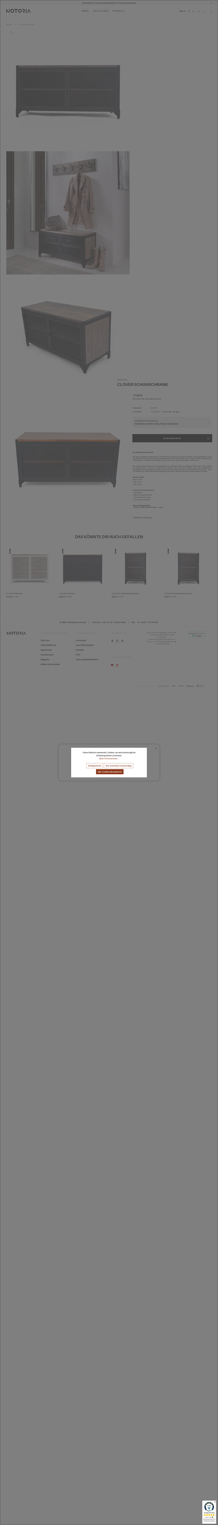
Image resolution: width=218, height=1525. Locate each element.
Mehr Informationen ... (109, 758)
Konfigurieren (94, 765)
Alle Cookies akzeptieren (110, 772)
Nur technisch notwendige (119, 765)
